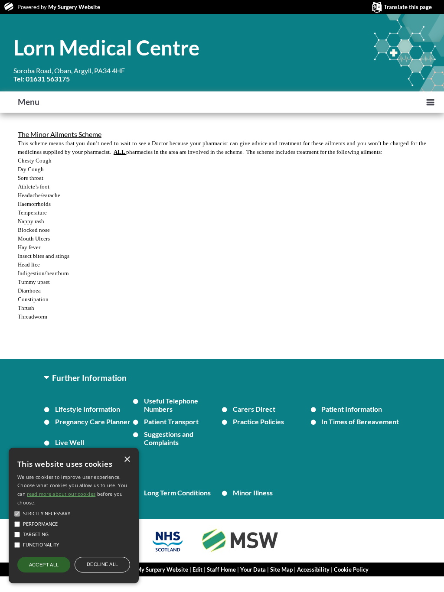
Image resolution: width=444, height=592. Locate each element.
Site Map (281, 569)
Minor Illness (253, 492)
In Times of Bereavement (360, 421)
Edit (197, 569)
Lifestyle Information (87, 409)
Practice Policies (258, 421)
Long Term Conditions (177, 492)
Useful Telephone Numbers (171, 405)
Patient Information (351, 409)
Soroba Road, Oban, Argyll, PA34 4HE (69, 74)
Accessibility (313, 569)
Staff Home (221, 569)
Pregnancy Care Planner (93, 421)
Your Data (253, 569)
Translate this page (408, 6)
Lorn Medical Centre (106, 48)
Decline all (102, 564)
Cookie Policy (351, 569)
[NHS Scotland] (168, 553)
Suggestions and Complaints (168, 438)
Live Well (69, 442)
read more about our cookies (61, 494)
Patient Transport (171, 421)
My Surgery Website (74, 6)
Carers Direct (254, 409)
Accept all (44, 564)
